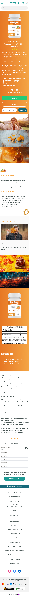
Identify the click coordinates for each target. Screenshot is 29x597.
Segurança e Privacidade (14, 529)
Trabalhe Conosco (14, 559)
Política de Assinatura (14, 555)
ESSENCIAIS (11, 41)
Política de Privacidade (14, 546)
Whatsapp (16, 515)
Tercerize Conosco (14, 542)
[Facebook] (14, 571)
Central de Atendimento (14, 496)
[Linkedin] (19, 571)
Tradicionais (17, 41)
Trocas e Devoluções (14, 533)
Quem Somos (14, 525)
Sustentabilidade (14, 563)
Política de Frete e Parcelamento (14, 550)
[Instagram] (9, 571)
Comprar (14, 98)
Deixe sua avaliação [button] (14, 478)
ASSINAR (14, 104)
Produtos (4, 3)
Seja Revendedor (14, 538)
